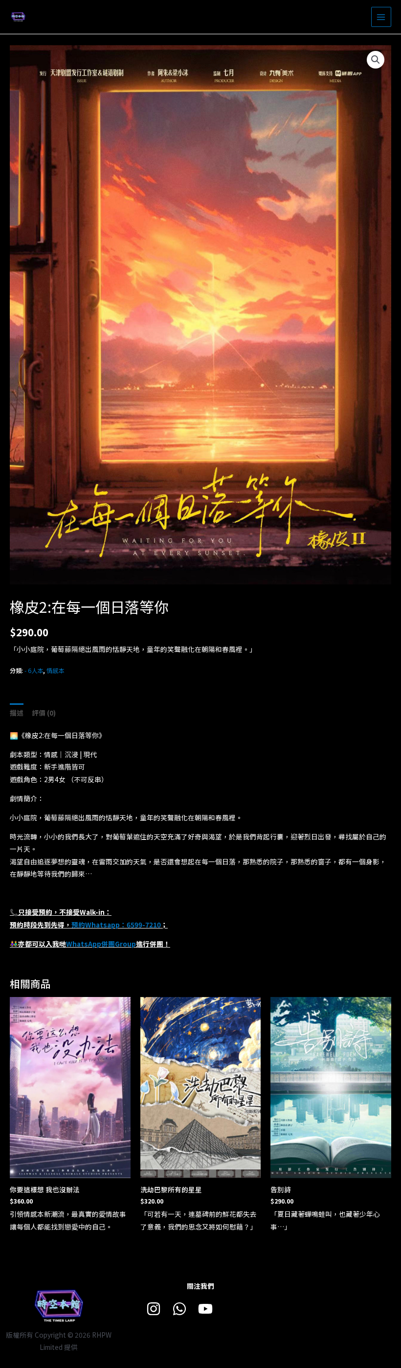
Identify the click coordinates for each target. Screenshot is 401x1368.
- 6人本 (33, 670)
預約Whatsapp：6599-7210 (116, 924)
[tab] (16, 712)
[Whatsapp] (179, 1309)
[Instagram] (153, 1309)
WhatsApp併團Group (101, 944)
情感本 (55, 670)
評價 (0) (44, 713)
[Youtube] (205, 1309)
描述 (16, 713)
